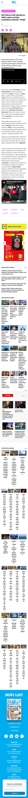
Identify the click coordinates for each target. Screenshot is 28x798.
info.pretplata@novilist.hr (14, 760)
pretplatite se (14, 727)
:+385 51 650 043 (16, 762)
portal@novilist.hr (16, 751)
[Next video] (8, 81)
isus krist (5, 213)
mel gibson (14, 209)
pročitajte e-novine (15, 723)
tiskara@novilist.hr (16, 778)
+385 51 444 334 (16, 753)
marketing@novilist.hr (16, 769)
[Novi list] (14, 2)
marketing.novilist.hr (15, 768)
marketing (14, 730)
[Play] (3, 81)
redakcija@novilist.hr (16, 744)
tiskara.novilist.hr (15, 776)
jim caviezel (14, 213)
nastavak (5, 209)
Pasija (22, 209)
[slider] (14, 79)
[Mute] (12, 81)
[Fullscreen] (24, 81)
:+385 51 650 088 (16, 771)
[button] (24, 243)
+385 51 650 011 (16, 746)
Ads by (23, 83)
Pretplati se (15, 793)
